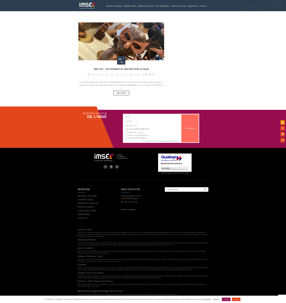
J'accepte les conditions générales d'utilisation (162, 141)
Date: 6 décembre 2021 (100, 75)
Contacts (203, 6)
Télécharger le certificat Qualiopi (175, 173)
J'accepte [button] (226, 299)
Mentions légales (128, 209)
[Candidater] (282, 122)
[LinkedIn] (117, 167)
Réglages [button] (216, 299)
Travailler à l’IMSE (178, 6)
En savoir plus (206, 299)
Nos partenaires (162, 6)
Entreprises (193, 6)
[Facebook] (111, 167)
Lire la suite (121, 93)
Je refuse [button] (236, 299)
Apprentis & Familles (146, 6)
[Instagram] (105, 167)
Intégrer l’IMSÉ (130, 6)
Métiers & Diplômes (114, 6)
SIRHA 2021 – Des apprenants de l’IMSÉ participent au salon (121, 69)
